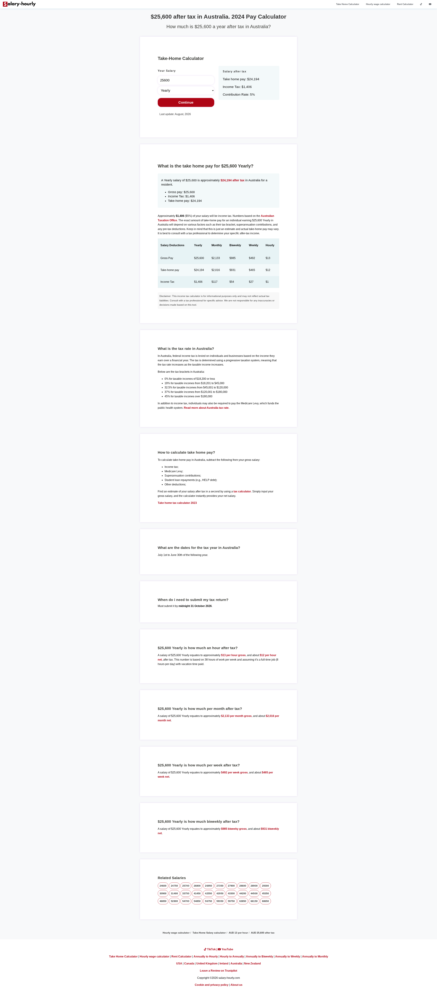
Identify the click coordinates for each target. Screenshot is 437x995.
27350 (219, 885)
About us (236, 984)
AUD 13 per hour (238, 932)
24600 (163, 885)
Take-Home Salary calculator (209, 932)
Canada (189, 963)
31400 (174, 893)
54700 (185, 901)
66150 (254, 901)
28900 (254, 885)
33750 (185, 893)
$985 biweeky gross (234, 828)
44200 (242, 893)
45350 (265, 893)
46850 (163, 901)
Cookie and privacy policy (211, 984)
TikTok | (212, 949)
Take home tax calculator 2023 (177, 502)
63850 (242, 901)
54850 (197, 901)
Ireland (224, 963)
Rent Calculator (405, 4)
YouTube (227, 949)
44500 (254, 893)
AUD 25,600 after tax (262, 932)
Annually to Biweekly (259, 956)
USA (179, 963)
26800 (197, 885)
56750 (208, 901)
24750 (174, 885)
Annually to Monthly (315, 956)
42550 (208, 893)
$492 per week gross (234, 772)
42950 (219, 893)
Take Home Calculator (347, 4)
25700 (185, 885)
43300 (231, 893)
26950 (208, 885)
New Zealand (252, 963)
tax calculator (242, 491)
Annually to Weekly (287, 956)
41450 (197, 893)
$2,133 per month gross (236, 715)
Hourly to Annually (232, 956)
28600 (242, 885)
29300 (265, 885)
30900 (163, 893)
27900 (231, 885)
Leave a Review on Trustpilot (218, 970)
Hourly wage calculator (378, 4)
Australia (236, 963)
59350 (219, 901)
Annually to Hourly (206, 956)
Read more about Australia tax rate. (206, 407)
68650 (265, 901)
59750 (231, 901)
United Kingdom (206, 963)
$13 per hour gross (233, 655)
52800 (174, 901)
